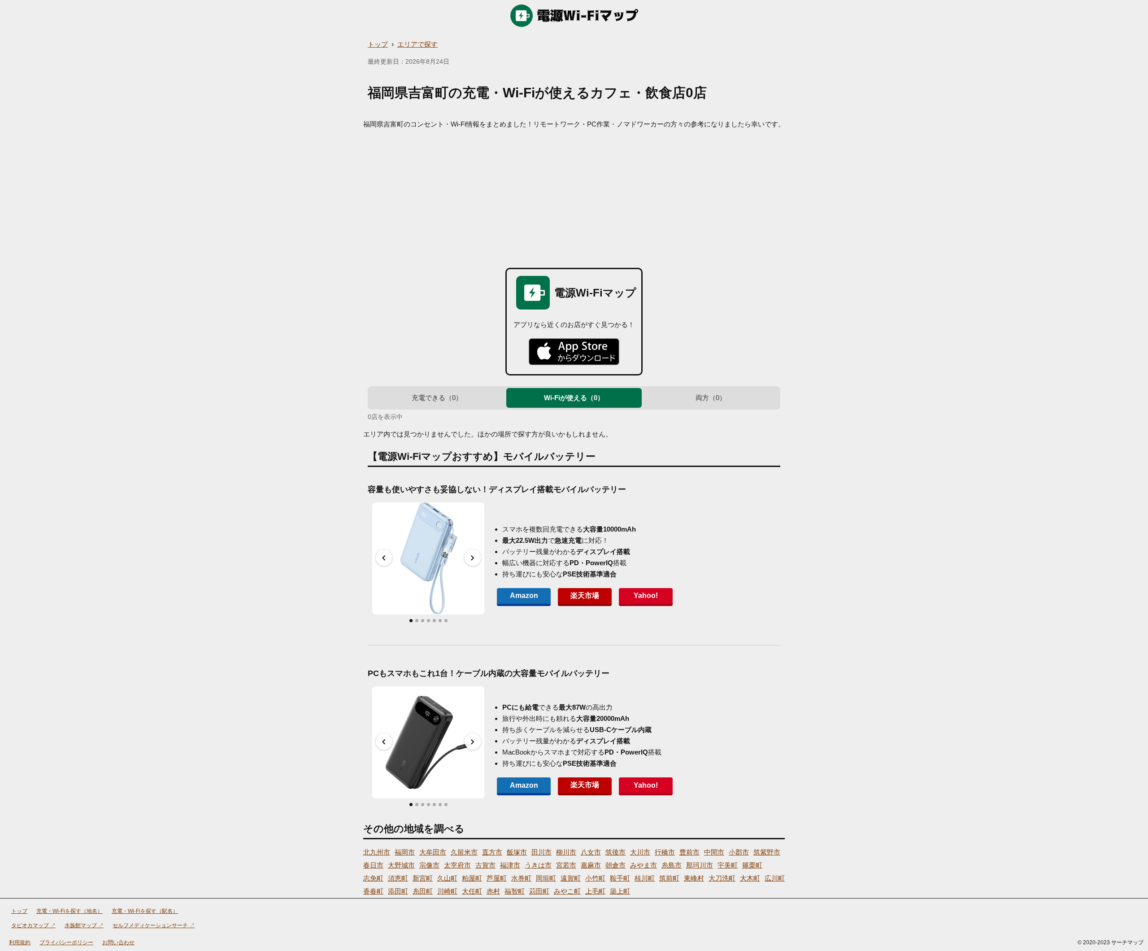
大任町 (472, 891)
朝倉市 (615, 865)
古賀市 (485, 865)
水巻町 (521, 878)
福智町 (514, 891)
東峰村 (694, 878)
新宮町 (423, 878)
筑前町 (669, 878)
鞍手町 (620, 878)
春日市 (373, 865)
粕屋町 (472, 878)
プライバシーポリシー (66, 942)
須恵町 (398, 878)
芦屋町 (497, 878)
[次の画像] (473, 558)
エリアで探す (417, 44)
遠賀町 (571, 878)
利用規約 (19, 942)
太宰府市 (457, 865)
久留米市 (464, 852)
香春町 (373, 891)
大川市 (640, 852)
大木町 (750, 878)
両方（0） (711, 397)
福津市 (510, 865)
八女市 (591, 852)
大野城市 (401, 865)
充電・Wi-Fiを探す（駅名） (145, 911)
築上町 (620, 891)
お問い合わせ (118, 942)
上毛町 (595, 891)
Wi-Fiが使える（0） (574, 397)
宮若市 (566, 865)
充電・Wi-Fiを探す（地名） (69, 911)
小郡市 (739, 852)
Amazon (524, 595)
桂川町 (645, 878)
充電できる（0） (437, 397)
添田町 (398, 891)
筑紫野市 (766, 852)
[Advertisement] (574, 196)
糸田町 (423, 891)
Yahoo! (646, 595)
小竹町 (595, 878)
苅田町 (539, 891)
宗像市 (429, 865)
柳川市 (566, 852)
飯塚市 (517, 852)
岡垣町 (546, 878)
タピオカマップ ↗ (33, 925)
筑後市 (615, 852)
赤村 (493, 891)
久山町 (447, 878)
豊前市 (689, 852)
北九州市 (376, 852)
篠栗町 (752, 865)
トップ (378, 44)
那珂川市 (699, 865)
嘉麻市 (591, 865)
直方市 (492, 852)
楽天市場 (584, 595)
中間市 (714, 852)
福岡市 (405, 852)
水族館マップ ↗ (84, 925)
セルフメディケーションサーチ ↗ (154, 925)
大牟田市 (432, 852)
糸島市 (671, 865)
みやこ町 (567, 891)
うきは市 (538, 865)
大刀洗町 (722, 878)
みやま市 (643, 865)
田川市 (541, 852)
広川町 (775, 878)
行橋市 (665, 852)
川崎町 (447, 891)
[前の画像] (384, 558)
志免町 (373, 878)
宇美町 (728, 865)
